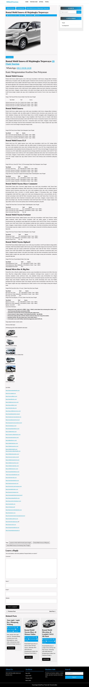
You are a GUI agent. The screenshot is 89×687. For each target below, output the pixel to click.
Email (7, 589)
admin (21, 15)
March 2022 (28, 680)
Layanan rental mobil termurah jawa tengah (20, 542)
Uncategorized (20, 8)
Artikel (41, 1)
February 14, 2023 (30, 637)
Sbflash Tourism (10, 629)
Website (7, 598)
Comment (8, 556)
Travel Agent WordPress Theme (40, 685)
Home (26, 1)
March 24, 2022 (12, 627)
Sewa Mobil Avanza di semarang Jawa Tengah (18, 545)
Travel (47, 1)
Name (7, 581)
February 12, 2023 (48, 639)
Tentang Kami (33, 1)
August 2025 (28, 675)
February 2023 (29, 678)
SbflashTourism (12, 2)
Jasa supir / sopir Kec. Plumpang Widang (13, 622)
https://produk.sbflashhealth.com (13, 451)
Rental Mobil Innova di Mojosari (41, 542)
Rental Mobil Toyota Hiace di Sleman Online (30, 632)
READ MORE (11, 648)
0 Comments (33, 639)
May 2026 (28, 673)
